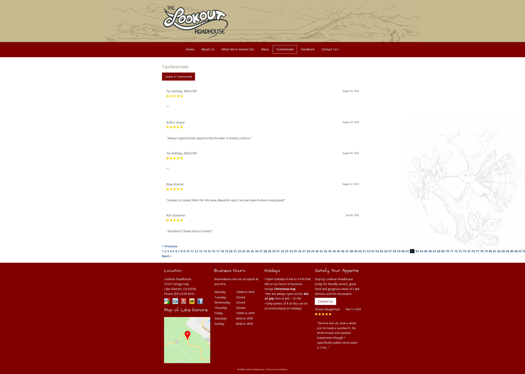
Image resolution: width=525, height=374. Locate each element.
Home (190, 49)
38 (308, 251)
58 (394, 251)
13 (200, 251)
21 (235, 251)
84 (507, 251)
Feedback (307, 49)
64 (421, 251)
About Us (208, 49)
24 (248, 251)
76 (473, 251)
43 (329, 251)
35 (295, 251)
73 (460, 251)
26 (256, 251)
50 (360, 251)
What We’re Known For (237, 49)
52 (368, 251)
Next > (167, 256)
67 (434, 251)
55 (381, 251)
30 (273, 251)
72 (456, 251)
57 (390, 251)
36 (299, 251)
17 (217, 251)
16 (213, 251)
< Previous (169, 246)
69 (443, 251)
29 (269, 251)
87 (520, 251)
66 (430, 251)
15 (209, 251)
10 (187, 251)
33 (286, 251)
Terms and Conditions (277, 369)
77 (477, 251)
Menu (265, 49)
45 (338, 251)
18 (222, 251)
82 (499, 251)
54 (377, 251)
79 (486, 251)
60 (403, 251)
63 (417, 251)
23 (243, 251)
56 (385, 251)
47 (347, 251)
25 (252, 251)
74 (464, 251)
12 (196, 251)
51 (364, 251)
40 (316, 251)
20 (230, 251)
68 (438, 251)
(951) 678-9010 (184, 294)
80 (490, 251)
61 (407, 251)
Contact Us (329, 49)
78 (481, 251)
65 (425, 251)
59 (398, 251)
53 (372, 251)
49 (355, 251)
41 (321, 251)
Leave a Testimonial (178, 76)
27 (260, 251)
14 (205, 251)
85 (512, 251)
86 (516, 251)
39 (312, 251)
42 (325, 251)
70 (447, 251)
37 (304, 251)
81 (494, 251)
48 (351, 251)
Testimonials (285, 49)
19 (226, 251)
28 (265, 251)
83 (503, 251)
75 (468, 251)
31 (278, 251)
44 (334, 251)
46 (342, 251)
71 (451, 251)
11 (192, 251)
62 (412, 251)
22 (239, 251)
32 (282, 251)
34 (291, 251)
